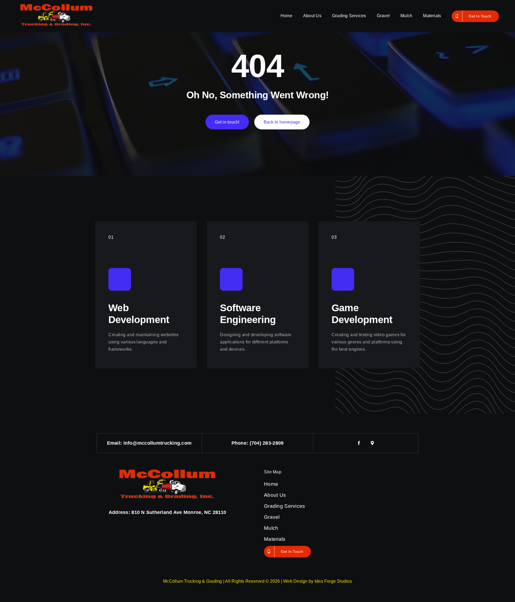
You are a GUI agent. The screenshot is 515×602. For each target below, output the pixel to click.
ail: (119, 443)
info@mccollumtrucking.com (157, 443)
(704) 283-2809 (267, 443)
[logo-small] (56, 3)
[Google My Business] (372, 443)
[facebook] (359, 443)
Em (111, 443)
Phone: (240, 443)
